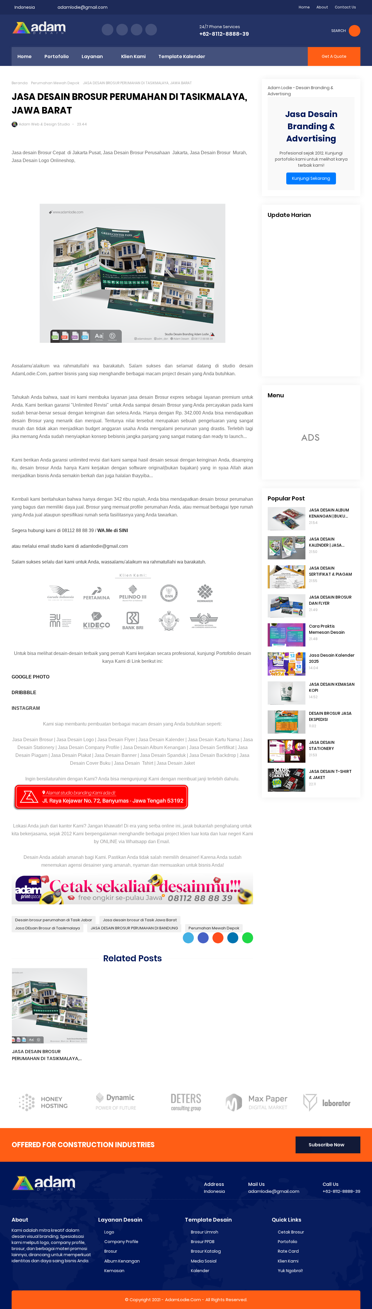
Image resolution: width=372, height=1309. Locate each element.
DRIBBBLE (24, 692)
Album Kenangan (122, 1261)
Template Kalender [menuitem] (181, 56)
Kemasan (114, 1271)
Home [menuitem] (24, 56)
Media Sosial (204, 1261)
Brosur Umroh (204, 1232)
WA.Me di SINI (112, 530)
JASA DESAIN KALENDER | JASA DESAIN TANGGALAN (329, 542)
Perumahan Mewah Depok (55, 82)
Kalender (200, 1271)
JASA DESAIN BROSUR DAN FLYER (330, 600)
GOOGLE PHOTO (30, 676)
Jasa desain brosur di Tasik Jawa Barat (140, 920)
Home (304, 7)
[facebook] (107, 29)
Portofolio (287, 1242)
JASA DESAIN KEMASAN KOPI (332, 687)
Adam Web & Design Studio (44, 124)
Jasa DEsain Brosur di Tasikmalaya (47, 928)
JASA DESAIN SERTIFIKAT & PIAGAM (330, 571)
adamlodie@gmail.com (83, 7)
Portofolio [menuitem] (56, 56)
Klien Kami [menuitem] (133, 56)
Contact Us (345, 7)
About (322, 7)
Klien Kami (288, 1261)
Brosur (110, 1251)
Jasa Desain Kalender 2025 (332, 658)
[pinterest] (151, 29)
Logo (109, 1232)
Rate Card (288, 1251)
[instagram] (136, 29)
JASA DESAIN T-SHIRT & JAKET (330, 774)
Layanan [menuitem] (92, 56)
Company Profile (121, 1242)
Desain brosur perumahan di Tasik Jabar (53, 920)
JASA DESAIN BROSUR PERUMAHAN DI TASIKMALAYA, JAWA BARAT (45, 1055)
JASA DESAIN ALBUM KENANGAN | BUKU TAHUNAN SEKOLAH (329, 513)
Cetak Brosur (291, 1232)
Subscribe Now (326, 1144)
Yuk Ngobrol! (290, 1271)
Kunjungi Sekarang (311, 179)
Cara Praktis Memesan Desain (327, 629)
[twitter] (122, 29)
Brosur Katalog (206, 1251)
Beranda (20, 82)
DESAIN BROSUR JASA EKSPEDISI (330, 716)
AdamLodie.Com (183, 1300)
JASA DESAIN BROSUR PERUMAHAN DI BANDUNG (134, 928)
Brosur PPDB (202, 1242)
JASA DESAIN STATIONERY (322, 745)
